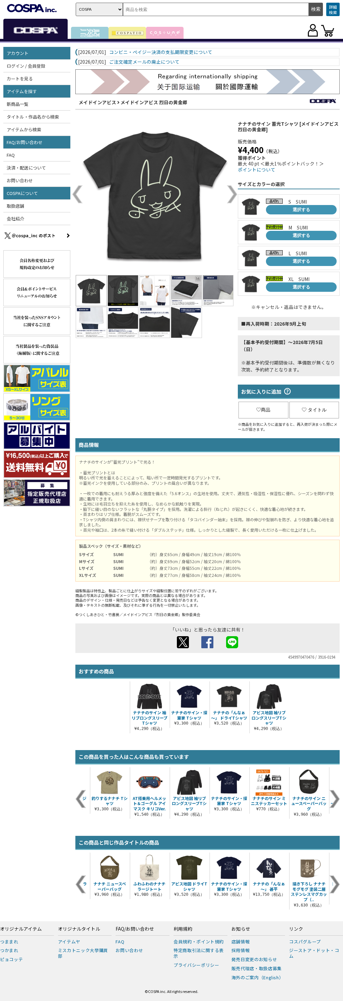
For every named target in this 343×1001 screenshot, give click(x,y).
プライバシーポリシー (196, 965)
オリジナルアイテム (21, 929)
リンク (296, 929)
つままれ (9, 941)
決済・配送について (26, 167)
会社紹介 (15, 218)
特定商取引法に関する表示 (199, 953)
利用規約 (183, 929)
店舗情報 (240, 941)
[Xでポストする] (183, 646)
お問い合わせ (20, 180)
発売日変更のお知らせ (254, 959)
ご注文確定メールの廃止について (144, 62)
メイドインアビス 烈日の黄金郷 (154, 102)
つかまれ (9, 950)
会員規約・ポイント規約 (199, 941)
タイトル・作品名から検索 (33, 117)
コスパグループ (305, 941)
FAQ (11, 155)
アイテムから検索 (24, 129)
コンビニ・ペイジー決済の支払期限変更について (160, 52)
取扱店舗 (15, 206)
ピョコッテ (11, 959)
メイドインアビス (97, 102)
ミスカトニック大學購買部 (83, 953)
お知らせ (240, 929)
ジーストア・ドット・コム (314, 953)
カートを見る (20, 78)
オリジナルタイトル (79, 929)
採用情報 (240, 950)
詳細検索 (333, 9)
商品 (265, 409)
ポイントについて (256, 169)
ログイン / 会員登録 (26, 66)
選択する (301, 209)
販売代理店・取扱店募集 (256, 968)
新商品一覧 (17, 104)
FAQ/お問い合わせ (135, 929)
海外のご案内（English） (257, 977)
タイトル (317, 409)
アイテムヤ (69, 941)
